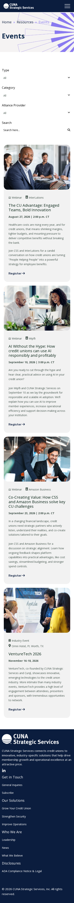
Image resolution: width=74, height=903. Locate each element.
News (5, 848)
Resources (25, 22)
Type (5, 70)
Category (8, 88)
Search (7, 123)
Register (15, 273)
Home (7, 22)
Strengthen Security (14, 816)
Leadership (8, 840)
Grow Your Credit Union (16, 808)
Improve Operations (14, 824)
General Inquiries (12, 785)
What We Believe (12, 855)
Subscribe (8, 793)
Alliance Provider (14, 105)
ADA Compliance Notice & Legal (22, 871)
